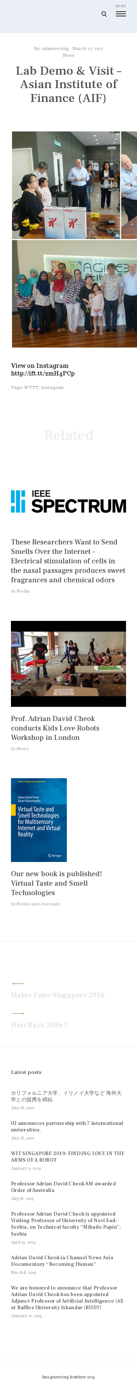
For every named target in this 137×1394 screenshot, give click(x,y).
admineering (55, 48)
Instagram (52, 387)
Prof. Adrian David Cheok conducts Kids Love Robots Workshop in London (55, 728)
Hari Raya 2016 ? (39, 1025)
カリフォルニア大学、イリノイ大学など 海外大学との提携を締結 (66, 1096)
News (69, 55)
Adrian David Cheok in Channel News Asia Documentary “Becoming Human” (62, 1261)
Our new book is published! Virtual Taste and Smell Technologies (56, 883)
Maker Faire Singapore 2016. (59, 995)
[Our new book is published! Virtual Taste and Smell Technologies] (39, 860)
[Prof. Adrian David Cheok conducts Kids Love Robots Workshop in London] (68, 705)
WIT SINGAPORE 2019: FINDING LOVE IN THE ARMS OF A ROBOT (68, 1156)
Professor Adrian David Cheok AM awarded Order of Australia (63, 1187)
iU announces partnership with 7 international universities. (67, 1126)
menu (120, 6)
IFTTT (31, 387)
